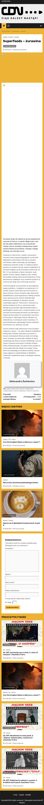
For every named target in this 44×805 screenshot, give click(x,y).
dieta (8, 388)
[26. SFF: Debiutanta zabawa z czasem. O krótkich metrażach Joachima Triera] (22, 761)
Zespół (21, 795)
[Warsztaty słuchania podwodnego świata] (22, 463)
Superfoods (29, 388)
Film (9, 439)
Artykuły (5, 37)
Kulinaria (10, 37)
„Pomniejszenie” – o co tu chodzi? (32, 396)
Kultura (14, 439)
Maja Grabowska (18, 658)
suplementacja (8, 390)
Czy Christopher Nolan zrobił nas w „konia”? (21, 442)
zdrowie (29, 390)
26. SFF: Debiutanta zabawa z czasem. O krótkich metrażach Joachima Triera (20, 781)
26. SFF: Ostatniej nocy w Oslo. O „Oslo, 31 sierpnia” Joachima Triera (20, 654)
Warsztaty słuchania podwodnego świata (20, 483)
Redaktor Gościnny (19, 486)
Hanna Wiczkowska (19, 445)
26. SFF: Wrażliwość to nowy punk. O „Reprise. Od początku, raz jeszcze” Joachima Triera (18, 738)
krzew (13, 388)
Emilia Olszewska (19, 528)
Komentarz (9, 548)
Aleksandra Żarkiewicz (20, 49)
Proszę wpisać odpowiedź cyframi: (17, 599)
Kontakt (28, 795)
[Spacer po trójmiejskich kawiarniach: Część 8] (22, 504)
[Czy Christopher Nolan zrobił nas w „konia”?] (22, 423)
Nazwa (8, 574)
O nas (15, 795)
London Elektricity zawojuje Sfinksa (9, 396)
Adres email (10, 582)
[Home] (4, 25)
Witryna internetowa (12, 590)
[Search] (41, 26)
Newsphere (29, 800)
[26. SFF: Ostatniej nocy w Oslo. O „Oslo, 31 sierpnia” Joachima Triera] (22, 633)
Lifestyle (16, 37)
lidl (17, 388)
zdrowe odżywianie (19, 390)
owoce (22, 388)
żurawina (35, 390)
